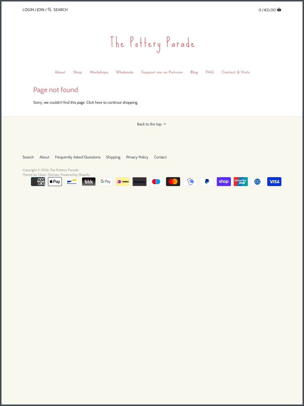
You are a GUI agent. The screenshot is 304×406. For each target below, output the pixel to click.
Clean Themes (48, 175)
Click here (94, 102)
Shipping (113, 157)
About (44, 157)
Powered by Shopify (75, 175)
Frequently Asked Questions (77, 157)
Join (40, 9)
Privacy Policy (137, 157)
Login (28, 9)
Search (28, 157)
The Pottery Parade (64, 170)
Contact (160, 157)
